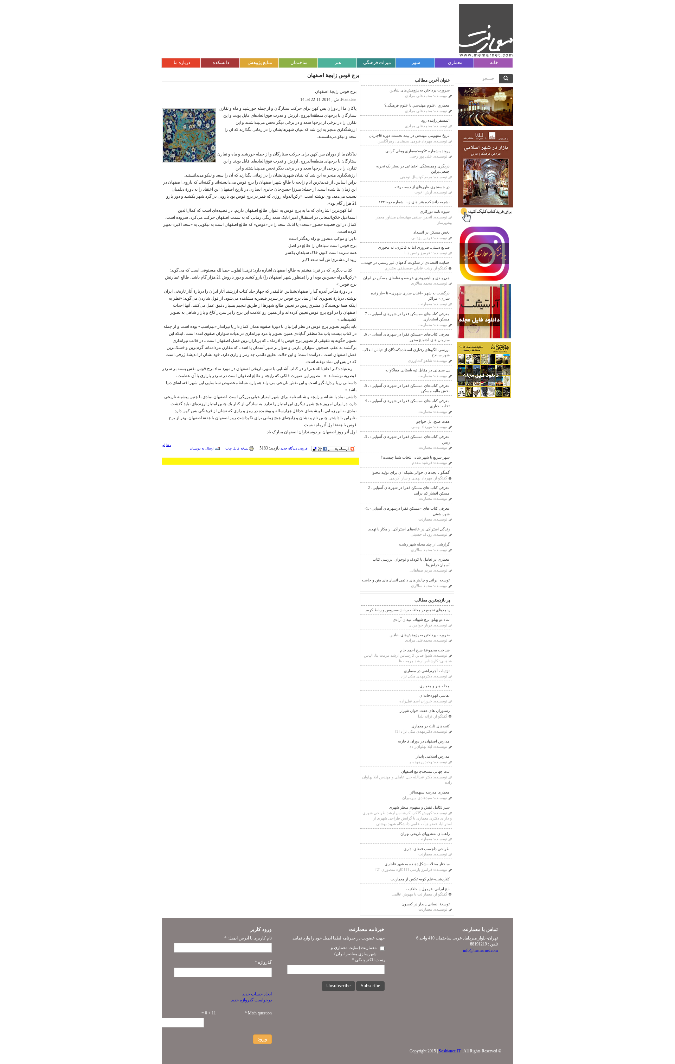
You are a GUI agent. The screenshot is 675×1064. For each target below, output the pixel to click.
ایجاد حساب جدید (257, 994)
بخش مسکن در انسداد (431, 232)
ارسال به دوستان (202, 448)
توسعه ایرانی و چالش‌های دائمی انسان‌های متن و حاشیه (405, 580)
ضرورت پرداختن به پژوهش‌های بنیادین (420, 90)
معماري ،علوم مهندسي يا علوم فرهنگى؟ (417, 105)
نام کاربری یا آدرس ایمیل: (248, 938)
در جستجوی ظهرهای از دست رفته (422, 187)
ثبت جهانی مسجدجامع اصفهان (425, 771)
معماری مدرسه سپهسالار (430, 792)
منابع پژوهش (260, 62)
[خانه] (486, 30)
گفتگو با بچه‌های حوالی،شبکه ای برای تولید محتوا (411, 472)
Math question (258, 1013)
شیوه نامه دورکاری (435, 211)
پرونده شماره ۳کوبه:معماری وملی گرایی (417, 151)
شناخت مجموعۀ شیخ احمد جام (425, 650)
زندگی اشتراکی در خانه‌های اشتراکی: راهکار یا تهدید (409, 529)
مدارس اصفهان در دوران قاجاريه (424, 741)
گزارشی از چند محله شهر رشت (424, 544)
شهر (416, 62)
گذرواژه (263, 962)
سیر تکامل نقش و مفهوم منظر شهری (419, 807)
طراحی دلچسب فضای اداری (427, 849)
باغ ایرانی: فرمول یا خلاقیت (428, 889)
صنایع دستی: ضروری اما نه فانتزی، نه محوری (414, 247)
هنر (338, 62)
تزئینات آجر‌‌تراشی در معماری (427, 671)
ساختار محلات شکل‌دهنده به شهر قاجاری (417, 864)
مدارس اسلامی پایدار (433, 756)
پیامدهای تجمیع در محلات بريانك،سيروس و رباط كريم (408, 610)
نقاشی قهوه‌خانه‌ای (434, 695)
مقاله (166, 445)
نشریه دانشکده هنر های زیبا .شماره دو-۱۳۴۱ (414, 202)
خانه (494, 62)
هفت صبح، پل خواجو (433, 421)
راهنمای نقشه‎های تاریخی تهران (425, 834)
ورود (262, 1038)
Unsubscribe (338, 985)
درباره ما (182, 62)
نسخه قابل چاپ (237, 448)
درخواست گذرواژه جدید (251, 1000)
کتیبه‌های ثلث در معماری (430, 726)
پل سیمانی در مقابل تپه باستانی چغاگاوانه (417, 370)
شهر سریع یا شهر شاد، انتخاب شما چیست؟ (415, 457)
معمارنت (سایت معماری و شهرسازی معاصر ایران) (354, 950)
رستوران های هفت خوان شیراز (425, 710)
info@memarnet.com (480, 950)
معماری (455, 62)
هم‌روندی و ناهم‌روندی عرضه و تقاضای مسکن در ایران (406, 278)
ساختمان (299, 62)
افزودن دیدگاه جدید (295, 448)
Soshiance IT (450, 1051)
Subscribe (370, 985)
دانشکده (221, 62)
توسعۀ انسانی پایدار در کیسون (425, 904)
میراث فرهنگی (377, 62)
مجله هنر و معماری (434, 686)
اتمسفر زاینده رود (435, 120)
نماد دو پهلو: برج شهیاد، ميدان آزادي (421, 619)
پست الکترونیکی (368, 959)
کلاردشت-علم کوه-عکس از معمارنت (420, 879)
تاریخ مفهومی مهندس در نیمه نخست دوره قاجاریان (409, 135)
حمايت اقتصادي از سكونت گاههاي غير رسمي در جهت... (405, 262)
